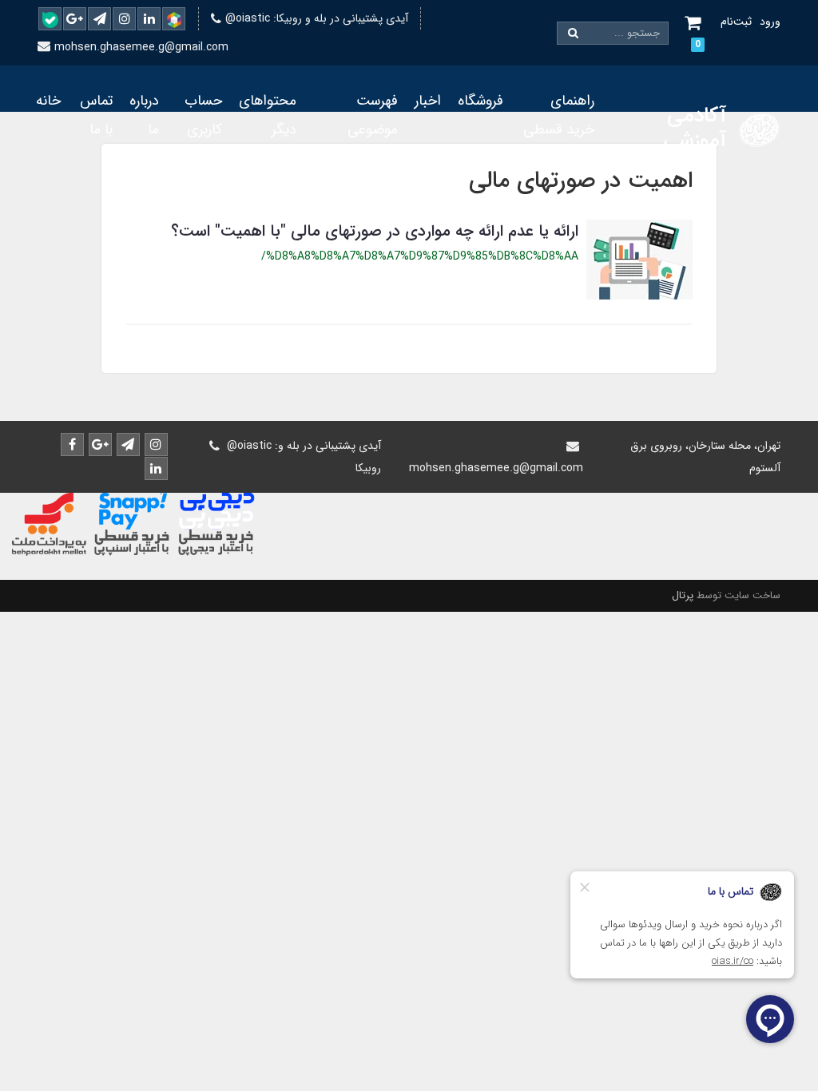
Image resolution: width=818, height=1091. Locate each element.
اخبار (428, 100)
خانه (48, 100)
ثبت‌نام (736, 21)
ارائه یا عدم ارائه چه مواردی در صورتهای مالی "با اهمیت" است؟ (374, 231)
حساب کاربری (203, 115)
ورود (770, 21)
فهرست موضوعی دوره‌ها (372, 129)
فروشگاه (480, 100)
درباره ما (144, 115)
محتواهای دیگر (267, 115)
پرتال (682, 595)
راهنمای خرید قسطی (558, 115)
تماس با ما (96, 115)
